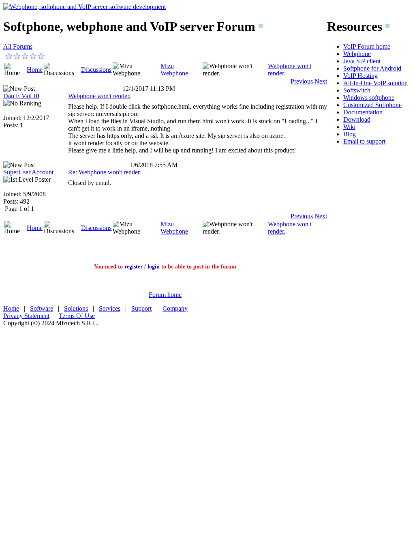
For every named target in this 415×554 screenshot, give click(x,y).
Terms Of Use (77, 315)
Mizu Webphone (174, 69)
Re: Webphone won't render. (104, 172)
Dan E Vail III (21, 95)
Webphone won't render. (99, 95)
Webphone (357, 53)
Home (35, 69)
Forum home (165, 294)
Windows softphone (368, 97)
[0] (9, 56)
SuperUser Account (28, 172)
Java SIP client (362, 61)
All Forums (17, 46)
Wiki (349, 126)
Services (109, 308)
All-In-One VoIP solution (375, 82)
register (133, 267)
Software (41, 308)
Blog (349, 134)
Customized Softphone (372, 104)
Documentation (363, 112)
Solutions (76, 308)
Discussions (96, 69)
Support (141, 308)
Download (356, 119)
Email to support (364, 141)
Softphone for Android (372, 68)
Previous (302, 81)
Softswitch (356, 90)
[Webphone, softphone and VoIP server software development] (84, 6)
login (154, 267)
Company (175, 308)
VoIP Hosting (360, 75)
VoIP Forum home (366, 46)
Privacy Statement (26, 315)
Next (320, 81)
